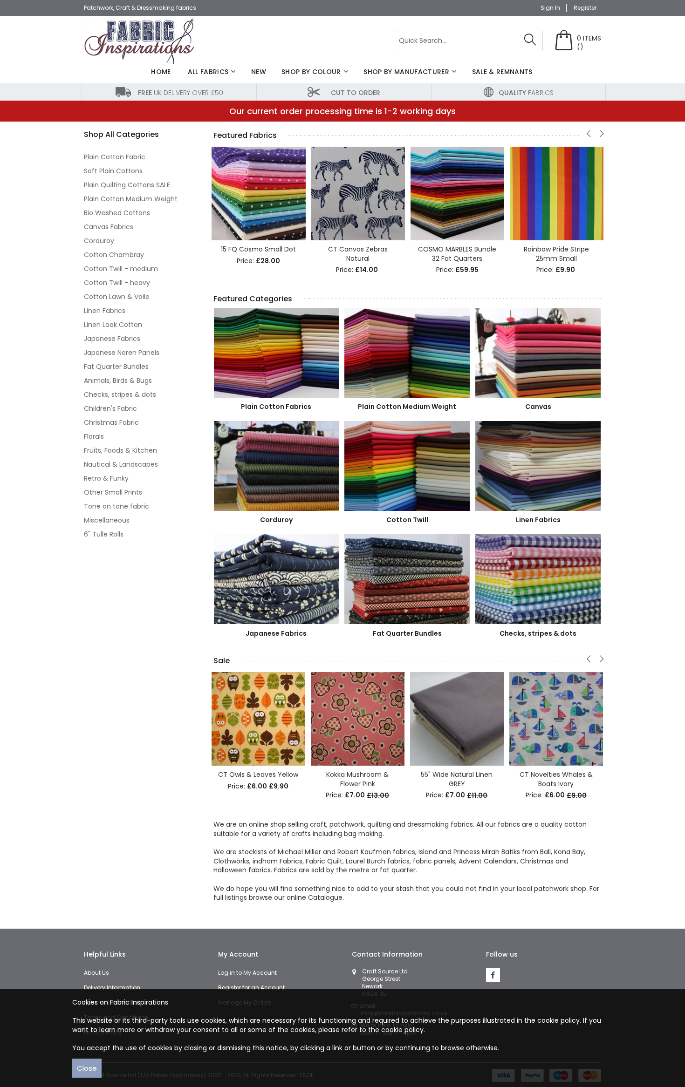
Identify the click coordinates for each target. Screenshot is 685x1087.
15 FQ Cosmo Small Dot (258, 249)
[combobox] (468, 41)
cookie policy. (403, 1029)
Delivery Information (112, 988)
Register (585, 8)
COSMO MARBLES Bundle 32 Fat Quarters (457, 254)
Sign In (550, 8)
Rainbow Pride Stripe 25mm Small (556, 254)
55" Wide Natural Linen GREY (457, 779)
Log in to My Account (247, 973)
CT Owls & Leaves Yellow (258, 774)
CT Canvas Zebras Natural (358, 254)
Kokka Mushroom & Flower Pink (357, 779)
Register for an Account (251, 988)
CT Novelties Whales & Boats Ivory (556, 779)
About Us (96, 973)
